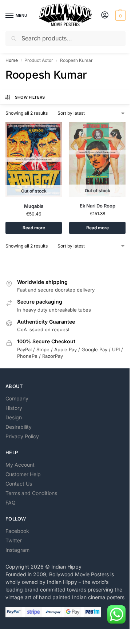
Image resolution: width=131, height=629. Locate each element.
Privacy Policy (22, 436)
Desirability (18, 427)
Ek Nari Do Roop (97, 206)
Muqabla (33, 206)
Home (11, 60)
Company (16, 398)
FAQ (10, 502)
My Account (20, 465)
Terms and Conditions (31, 493)
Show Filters (30, 97)
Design (13, 417)
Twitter (13, 540)
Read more (34, 227)
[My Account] (104, 15)
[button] (120, 16)
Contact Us (18, 483)
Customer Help (23, 474)
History (13, 408)
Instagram (17, 550)
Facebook (17, 531)
